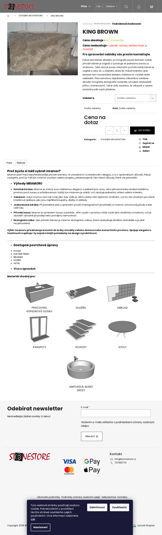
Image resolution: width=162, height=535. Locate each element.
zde (33, 519)
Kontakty (122, 497)
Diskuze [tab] (21, 162)
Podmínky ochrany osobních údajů (81, 497)
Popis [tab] (9, 162)
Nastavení (40, 527)
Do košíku (144, 130)
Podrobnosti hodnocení (126, 23)
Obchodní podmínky (48, 497)
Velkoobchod (109, 497)
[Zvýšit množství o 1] (124, 130)
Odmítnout (97, 507)
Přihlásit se (91, 436)
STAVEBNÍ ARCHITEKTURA (113, 139)
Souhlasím (119, 507)
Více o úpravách (25, 269)
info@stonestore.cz (125, 459)
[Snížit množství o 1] (109, 130)
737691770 (120, 462)
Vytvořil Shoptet (146, 525)
